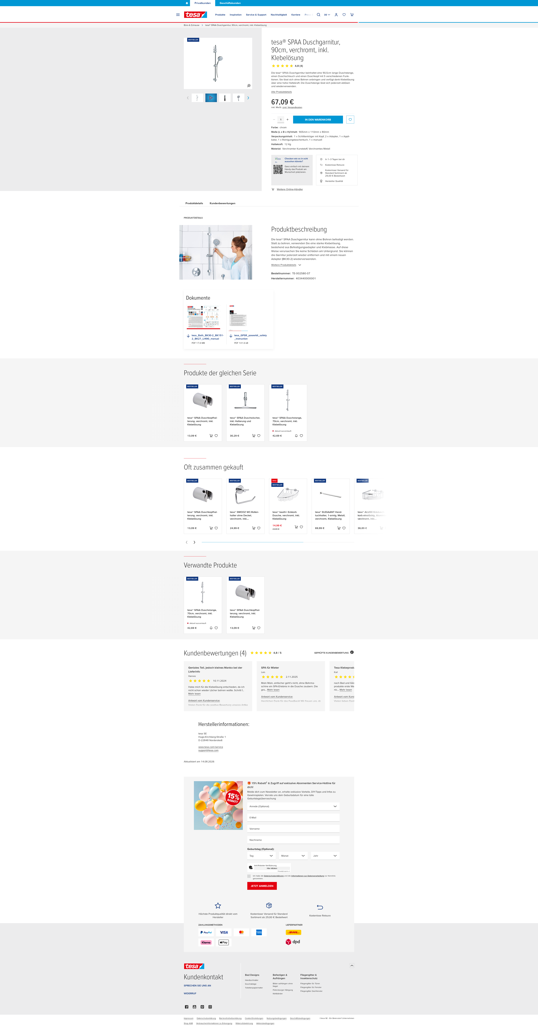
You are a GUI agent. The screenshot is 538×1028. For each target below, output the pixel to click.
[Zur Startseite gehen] (187, 3)
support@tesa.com (208, 750)
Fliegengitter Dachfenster (311, 991)
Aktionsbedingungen (265, 1023)
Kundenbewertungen (222, 203)
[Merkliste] (344, 14)
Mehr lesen (194, 693)
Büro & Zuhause (191, 25)
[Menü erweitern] (178, 15)
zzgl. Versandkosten (292, 107)
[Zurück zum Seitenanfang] (352, 965)
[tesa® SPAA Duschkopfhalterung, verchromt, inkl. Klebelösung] (203, 402)
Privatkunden (203, 3)
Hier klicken (272, 868)
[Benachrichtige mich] (296, 435)
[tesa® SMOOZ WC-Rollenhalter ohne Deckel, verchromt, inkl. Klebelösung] (245, 496)
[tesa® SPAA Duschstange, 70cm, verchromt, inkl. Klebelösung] (288, 402)
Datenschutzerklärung (274, 876)
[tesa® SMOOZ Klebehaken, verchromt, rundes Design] (416, 496)
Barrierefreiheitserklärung (230, 1018)
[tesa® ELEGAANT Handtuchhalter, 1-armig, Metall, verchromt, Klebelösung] (331, 496)
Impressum (188, 1018)
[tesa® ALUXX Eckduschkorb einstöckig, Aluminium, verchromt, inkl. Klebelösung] (373, 496)
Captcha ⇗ (284, 871)
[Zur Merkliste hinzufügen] (350, 119)
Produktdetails (194, 203)
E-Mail (253, 817)
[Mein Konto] (336, 14)
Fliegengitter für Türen (310, 983)
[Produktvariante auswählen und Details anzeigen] (211, 435)
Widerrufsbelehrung (244, 1023)
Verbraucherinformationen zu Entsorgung (214, 1023)
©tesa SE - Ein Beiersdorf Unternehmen (337, 1018)
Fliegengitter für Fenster (311, 987)
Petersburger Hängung (283, 990)
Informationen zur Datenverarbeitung (307, 876)
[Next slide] (194, 542)
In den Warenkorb (318, 119)
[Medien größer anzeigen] (249, 85)
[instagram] (210, 1007)
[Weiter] (248, 98)
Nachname (256, 839)
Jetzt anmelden (262, 885)
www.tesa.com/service (210, 746)
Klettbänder (278, 993)
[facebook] (186, 1007)
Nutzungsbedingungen (277, 1018)
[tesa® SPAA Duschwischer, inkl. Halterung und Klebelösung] (245, 402)
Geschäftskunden (230, 3)
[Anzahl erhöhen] (287, 119)
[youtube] (194, 1007)
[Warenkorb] (352, 14)
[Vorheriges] (188, 98)
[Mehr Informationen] (352, 653)
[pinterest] (202, 1007)
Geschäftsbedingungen (300, 1018)
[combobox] (291, 807)
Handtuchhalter (251, 980)
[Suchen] (318, 14)
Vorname (255, 828)
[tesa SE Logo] (195, 14)
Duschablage (250, 984)
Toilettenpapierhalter (254, 988)
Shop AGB (188, 1023)
